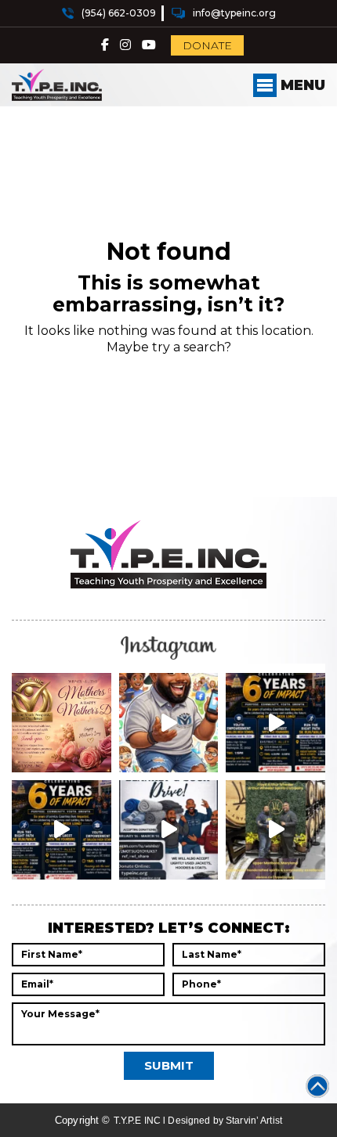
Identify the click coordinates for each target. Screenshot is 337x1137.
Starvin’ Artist (254, 1120)
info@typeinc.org (234, 13)
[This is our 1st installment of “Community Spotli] (275, 830)
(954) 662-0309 (119, 13)
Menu (301, 85)
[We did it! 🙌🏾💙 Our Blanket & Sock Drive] (169, 830)
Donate (207, 45)
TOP (317, 1086)
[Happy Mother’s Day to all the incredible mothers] (61, 722)
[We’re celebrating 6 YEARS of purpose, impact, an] (275, 722)
